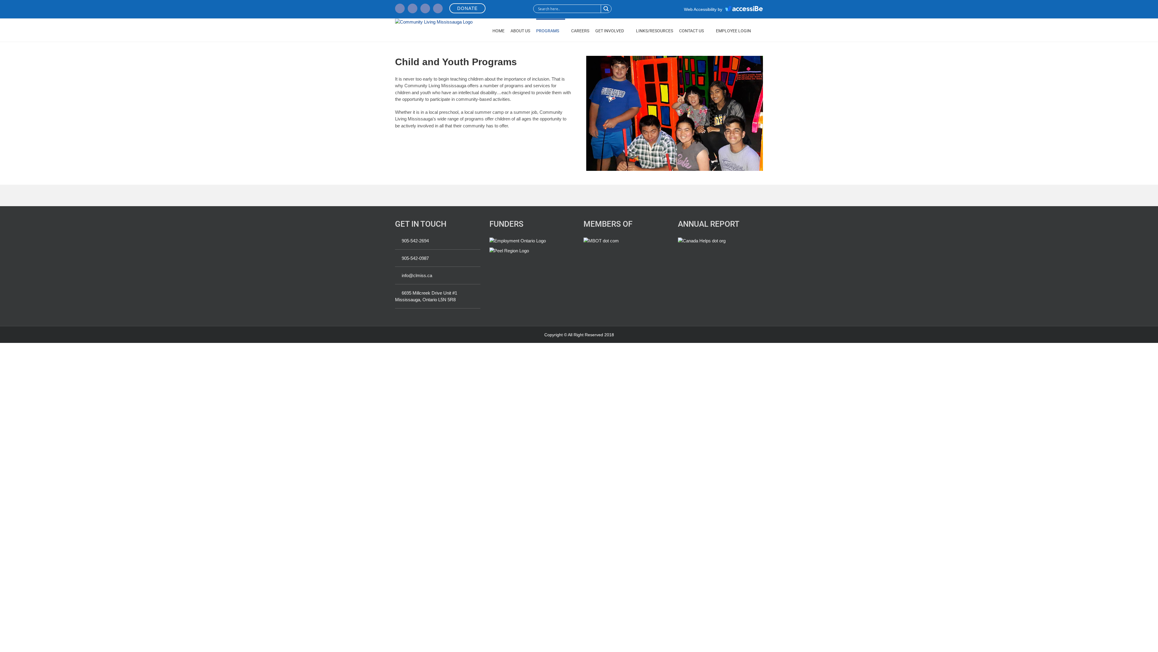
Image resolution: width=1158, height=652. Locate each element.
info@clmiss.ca (417, 275)
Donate (467, 8)
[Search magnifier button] (606, 9)
